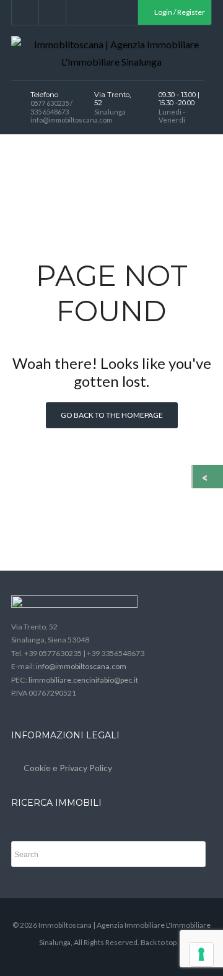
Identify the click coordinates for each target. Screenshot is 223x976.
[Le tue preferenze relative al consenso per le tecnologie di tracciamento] (201, 954)
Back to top (159, 942)
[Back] (208, 476)
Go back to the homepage (112, 415)
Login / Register (179, 12)
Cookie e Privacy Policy (68, 767)
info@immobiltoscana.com (81, 666)
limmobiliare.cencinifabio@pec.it (83, 679)
